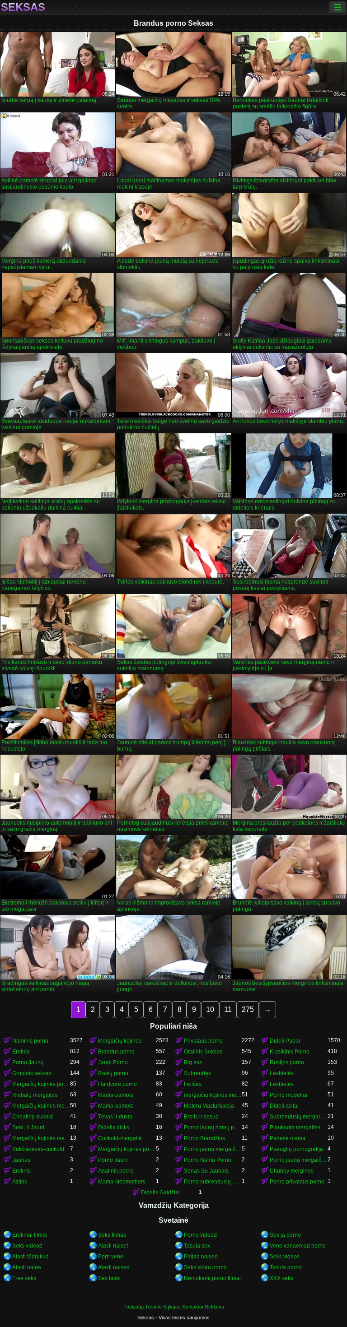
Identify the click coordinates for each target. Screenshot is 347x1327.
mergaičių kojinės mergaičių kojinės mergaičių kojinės (213, 1095)
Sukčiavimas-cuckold (38, 1149)
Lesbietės (282, 1073)
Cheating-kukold (32, 1117)
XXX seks (281, 1278)
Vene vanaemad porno (298, 1246)
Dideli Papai (285, 1041)
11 (228, 1009)
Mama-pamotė (116, 1095)
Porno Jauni (113, 1160)
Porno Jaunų (28, 1062)
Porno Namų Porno (207, 1160)
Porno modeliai (288, 1095)
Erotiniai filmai (29, 1235)
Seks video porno (205, 1267)
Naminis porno (30, 1041)
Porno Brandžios (204, 1138)
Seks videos (285, 1256)
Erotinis (21, 1171)
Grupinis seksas (32, 1073)
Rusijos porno (287, 1062)
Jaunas (21, 1160)
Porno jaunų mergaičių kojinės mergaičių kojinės (299, 1160)
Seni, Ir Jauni (28, 1127)
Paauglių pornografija (296, 1149)
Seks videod (27, 1246)
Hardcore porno (117, 1084)
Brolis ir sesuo (201, 1117)
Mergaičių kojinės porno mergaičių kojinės (127, 1149)
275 (248, 1009)
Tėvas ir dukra (115, 1117)
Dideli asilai (284, 1106)
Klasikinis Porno (289, 1052)
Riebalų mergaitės (34, 1095)
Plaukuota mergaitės (295, 1127)
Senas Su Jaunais (206, 1171)
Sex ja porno (285, 1235)
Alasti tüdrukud (30, 1256)
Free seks (24, 1278)
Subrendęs (197, 1073)
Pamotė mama (287, 1138)
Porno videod (200, 1235)
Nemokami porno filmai (212, 1278)
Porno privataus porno (297, 1182)
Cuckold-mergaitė (120, 1138)
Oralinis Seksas (203, 1052)
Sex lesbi (109, 1278)
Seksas (23, 7)
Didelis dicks (113, 1127)
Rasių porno (113, 1073)
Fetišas (193, 1084)
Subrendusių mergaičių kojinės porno (299, 1117)
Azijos (19, 1182)
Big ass (193, 1062)
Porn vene (110, 1256)
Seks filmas (112, 1235)
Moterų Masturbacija (209, 1106)
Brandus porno (116, 1052)
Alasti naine (26, 1267)
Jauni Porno (113, 1062)
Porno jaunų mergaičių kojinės (213, 1149)
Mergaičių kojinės (119, 1041)
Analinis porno (116, 1171)
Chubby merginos (292, 1171)
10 (210, 1009)
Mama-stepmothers (121, 1182)
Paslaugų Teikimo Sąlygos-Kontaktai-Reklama (173, 1306)
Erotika (20, 1052)
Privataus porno (203, 1041)
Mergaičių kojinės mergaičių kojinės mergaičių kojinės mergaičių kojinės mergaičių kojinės (41, 1138)
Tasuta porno (286, 1267)
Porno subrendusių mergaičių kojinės (213, 1182)
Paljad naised (201, 1256)
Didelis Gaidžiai (160, 1192)
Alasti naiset (113, 1246)
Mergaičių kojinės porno (41, 1084)
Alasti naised (114, 1267)
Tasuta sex (197, 1246)
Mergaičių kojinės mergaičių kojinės (41, 1106)
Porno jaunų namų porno (213, 1127)
